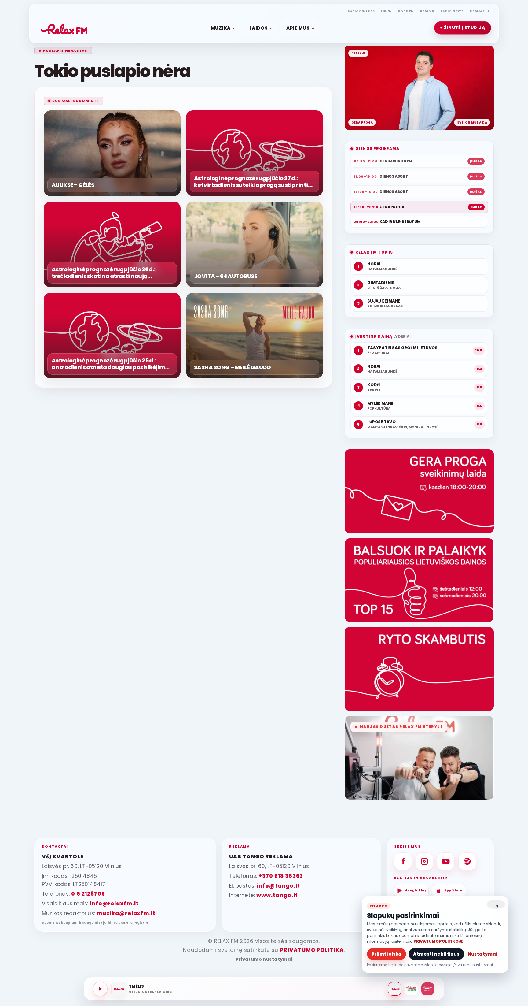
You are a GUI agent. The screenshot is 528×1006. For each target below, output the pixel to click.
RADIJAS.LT (480, 11)
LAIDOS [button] (258, 27)
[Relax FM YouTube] (446, 861)
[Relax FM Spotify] (467, 861)
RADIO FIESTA (452, 11)
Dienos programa (377, 148)
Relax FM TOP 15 (374, 252)
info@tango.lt (278, 885)
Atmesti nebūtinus (436, 954)
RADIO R (427, 11)
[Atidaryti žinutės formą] (419, 491)
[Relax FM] (395, 989)
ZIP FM (386, 11)
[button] (462, 27)
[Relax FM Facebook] (403, 861)
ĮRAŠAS (476, 161)
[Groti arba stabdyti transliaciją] (100, 989)
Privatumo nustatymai (264, 959)
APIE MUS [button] (298, 27)
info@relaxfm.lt (114, 903)
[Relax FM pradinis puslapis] (64, 28)
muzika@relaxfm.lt (126, 913)
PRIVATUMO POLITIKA (312, 950)
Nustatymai (482, 954)
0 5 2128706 (88, 893)
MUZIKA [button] (221, 27)
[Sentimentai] (428, 989)
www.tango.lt (277, 895)
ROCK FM (406, 11)
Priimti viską (387, 954)
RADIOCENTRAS (361, 11)
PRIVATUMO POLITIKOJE (438, 941)
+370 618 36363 (280, 876)
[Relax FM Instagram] (424, 861)
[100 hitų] (411, 989)
